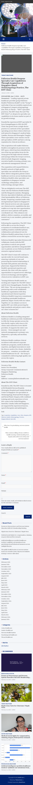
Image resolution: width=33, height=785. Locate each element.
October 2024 (5, 599)
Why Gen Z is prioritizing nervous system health (16, 426)
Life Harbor (5, 646)
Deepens (26, 415)
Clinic (22, 415)
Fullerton (3, 417)
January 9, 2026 (5, 93)
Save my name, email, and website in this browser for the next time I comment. (16, 501)
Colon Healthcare (6, 628)
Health (8, 417)
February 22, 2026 (6, 740)
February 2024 (5, 617)
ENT (30, 415)
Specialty (13, 419)
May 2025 (4, 583)
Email (3, 483)
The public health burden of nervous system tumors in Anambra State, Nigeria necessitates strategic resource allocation (15, 551)
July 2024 (4, 605)
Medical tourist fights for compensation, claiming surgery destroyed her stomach (15, 736)
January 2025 (5, 592)
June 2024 (4, 608)
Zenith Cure (21, 777)
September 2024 (6, 601)
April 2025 (4, 585)
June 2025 (4, 580)
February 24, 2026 (6, 679)
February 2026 (5, 562)
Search (3, 513)
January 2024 (5, 619)
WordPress (22, 782)
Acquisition (7, 415)
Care (19, 415)
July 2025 (4, 578)
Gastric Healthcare (7, 630)
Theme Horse (18, 780)
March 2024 (5, 615)
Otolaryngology (15, 417)
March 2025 (5, 587)
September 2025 (6, 573)
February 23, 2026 (6, 710)
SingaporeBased (5, 419)
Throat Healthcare (7, 75)
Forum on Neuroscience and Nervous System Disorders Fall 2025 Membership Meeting (15, 677)
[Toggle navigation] (3, 39)
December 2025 (6, 567)
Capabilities (14, 415)
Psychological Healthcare (9, 635)
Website (3, 491)
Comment (5, 453)
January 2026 (5, 564)
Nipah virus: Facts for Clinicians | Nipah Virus (15, 531)
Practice (21, 417)
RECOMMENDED (8, 651)
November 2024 (6, 596)
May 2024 (4, 610)
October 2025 (5, 571)
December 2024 (6, 594)
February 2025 (5, 589)
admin (12, 93)
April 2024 (4, 612)
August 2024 (5, 603)
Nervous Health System (8, 632)
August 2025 (5, 576)
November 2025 (6, 569)
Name (3, 475)
